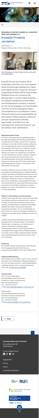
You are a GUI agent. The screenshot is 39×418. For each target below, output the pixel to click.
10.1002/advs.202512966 (17, 267)
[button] (7, 319)
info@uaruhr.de (13, 351)
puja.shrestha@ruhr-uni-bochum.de (18, 302)
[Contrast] (29, 3)
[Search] (19, 411)
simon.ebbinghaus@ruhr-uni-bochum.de (20, 287)
